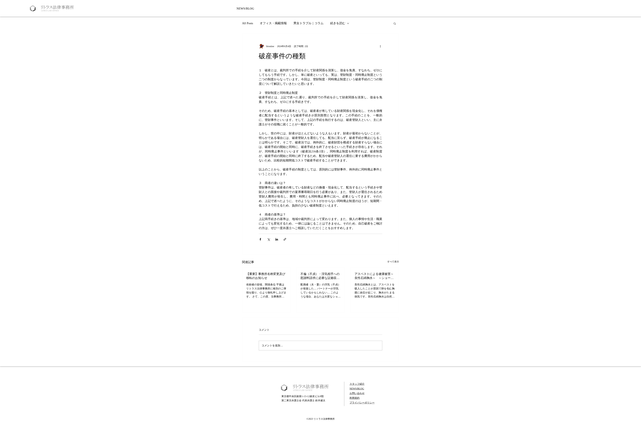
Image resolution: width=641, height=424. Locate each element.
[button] (394, 23)
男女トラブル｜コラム (308, 23)
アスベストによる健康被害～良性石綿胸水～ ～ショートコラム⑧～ (374, 276)
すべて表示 (393, 261)
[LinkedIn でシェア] (276, 239)
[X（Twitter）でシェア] (268, 239)
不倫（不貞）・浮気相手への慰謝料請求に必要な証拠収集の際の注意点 (320, 276)
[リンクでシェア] (284, 239)
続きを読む (337, 23)
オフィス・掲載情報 (273, 23)
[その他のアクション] (380, 46)
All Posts (247, 23)
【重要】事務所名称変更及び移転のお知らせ (265, 276)
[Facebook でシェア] (260, 239)
